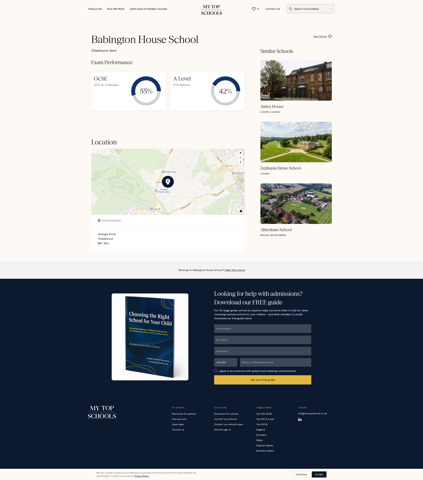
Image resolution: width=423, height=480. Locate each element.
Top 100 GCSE (264, 413)
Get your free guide (262, 380)
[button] (168, 182)
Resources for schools (226, 413)
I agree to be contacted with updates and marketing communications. (258, 370)
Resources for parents (184, 413)
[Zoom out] (240, 157)
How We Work (115, 9)
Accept (319, 474)
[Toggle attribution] (241, 211)
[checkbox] (215, 370)
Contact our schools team (228, 424)
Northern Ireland (265, 450)
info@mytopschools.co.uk (312, 413)
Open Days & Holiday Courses (148, 9)
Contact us (178, 429)
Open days (178, 424)
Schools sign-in (222, 429)
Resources (95, 9)
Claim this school (235, 270)
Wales (259, 440)
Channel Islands (264, 445)
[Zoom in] (240, 152)
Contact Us (272, 9)
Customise (301, 474)
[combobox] (225, 362)
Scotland (261, 434)
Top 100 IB (262, 424)
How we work (179, 419)
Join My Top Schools (225, 419)
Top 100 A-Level (265, 419)
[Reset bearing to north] (240, 162)
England (260, 429)
